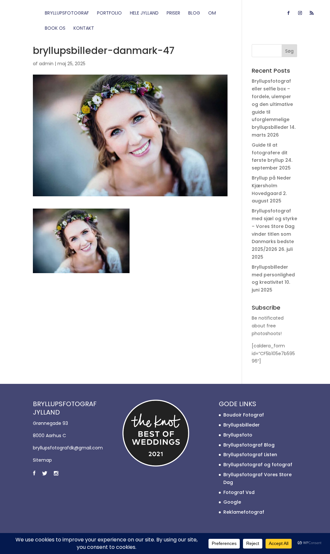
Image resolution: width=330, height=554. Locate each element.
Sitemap (42, 460)
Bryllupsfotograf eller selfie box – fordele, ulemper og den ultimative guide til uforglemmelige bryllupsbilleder (272, 104)
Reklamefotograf (243, 512)
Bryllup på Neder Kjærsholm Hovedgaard (271, 186)
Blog (194, 13)
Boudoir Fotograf (243, 415)
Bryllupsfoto (237, 435)
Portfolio (109, 13)
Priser (173, 13)
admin (46, 63)
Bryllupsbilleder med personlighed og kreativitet (273, 275)
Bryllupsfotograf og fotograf (257, 464)
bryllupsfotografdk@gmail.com (68, 448)
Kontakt (83, 28)
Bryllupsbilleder (241, 425)
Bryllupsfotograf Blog (249, 445)
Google (232, 502)
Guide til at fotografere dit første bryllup (269, 153)
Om (212, 13)
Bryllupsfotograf (67, 13)
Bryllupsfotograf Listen (250, 454)
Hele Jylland (144, 13)
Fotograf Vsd (239, 492)
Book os (55, 28)
